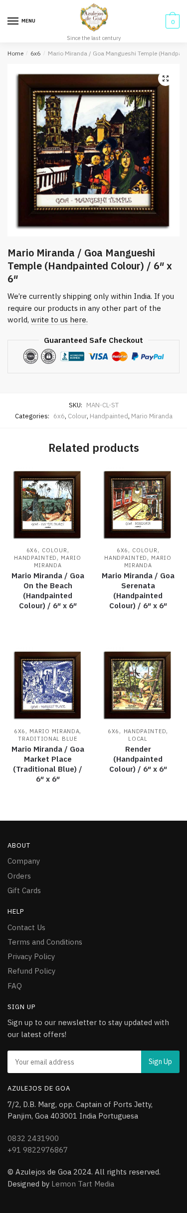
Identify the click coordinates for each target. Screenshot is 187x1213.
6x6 (35, 53)
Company (23, 861)
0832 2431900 (33, 1138)
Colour (77, 416)
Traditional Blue (47, 738)
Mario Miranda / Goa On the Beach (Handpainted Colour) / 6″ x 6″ (47, 590)
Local (138, 738)
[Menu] (13, 21)
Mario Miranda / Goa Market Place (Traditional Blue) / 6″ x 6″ (47, 764)
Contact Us (26, 927)
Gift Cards (24, 890)
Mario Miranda (152, 416)
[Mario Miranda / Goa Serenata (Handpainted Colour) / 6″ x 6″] (138, 504)
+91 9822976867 (37, 1150)
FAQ (14, 986)
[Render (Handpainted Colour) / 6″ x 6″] (138, 685)
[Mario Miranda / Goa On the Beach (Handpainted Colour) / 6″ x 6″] (47, 504)
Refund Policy (31, 971)
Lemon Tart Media (82, 1184)
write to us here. (59, 319)
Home (15, 53)
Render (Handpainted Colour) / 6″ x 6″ (138, 759)
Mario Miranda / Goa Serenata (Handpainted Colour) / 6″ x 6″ (138, 590)
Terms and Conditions (44, 942)
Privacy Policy (31, 956)
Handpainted (109, 416)
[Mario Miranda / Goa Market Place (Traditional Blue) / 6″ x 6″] (47, 685)
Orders (19, 876)
